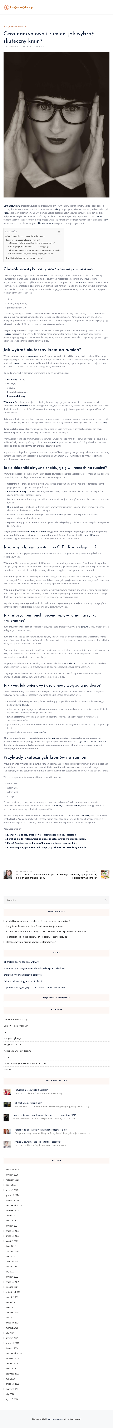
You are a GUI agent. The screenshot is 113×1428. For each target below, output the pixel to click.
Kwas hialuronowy (16, 491)
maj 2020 (10, 1378)
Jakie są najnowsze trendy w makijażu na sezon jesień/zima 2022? (44, 1115)
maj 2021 (10, 1317)
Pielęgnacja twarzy (15, 27)
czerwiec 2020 (12, 1373)
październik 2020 (14, 1353)
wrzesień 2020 (13, 1358)
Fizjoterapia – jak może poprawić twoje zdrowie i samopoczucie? (37, 936)
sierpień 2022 (12, 1241)
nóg (105, 422)
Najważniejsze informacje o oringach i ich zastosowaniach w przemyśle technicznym (46, 931)
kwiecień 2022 (12, 1261)
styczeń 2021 (12, 1338)
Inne (6, 1032)
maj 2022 (10, 1256)
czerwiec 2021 (12, 1312)
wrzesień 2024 (13, 1210)
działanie (59, 514)
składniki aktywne (45, 223)
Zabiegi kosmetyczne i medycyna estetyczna (25, 1063)
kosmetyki (59, 805)
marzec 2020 (12, 1389)
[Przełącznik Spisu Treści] (58, 232)
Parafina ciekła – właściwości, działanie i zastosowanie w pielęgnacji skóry (46, 838)
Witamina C (10, 402)
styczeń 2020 (12, 1399)
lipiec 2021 (11, 1307)
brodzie (82, 282)
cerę (66, 553)
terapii (51, 738)
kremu (31, 356)
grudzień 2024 (12, 1195)
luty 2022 (10, 1271)
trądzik (7, 334)
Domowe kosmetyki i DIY (16, 1025)
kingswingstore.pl (55, 1419)
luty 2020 (10, 1394)
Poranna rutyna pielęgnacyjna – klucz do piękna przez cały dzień (34, 968)
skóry (57, 209)
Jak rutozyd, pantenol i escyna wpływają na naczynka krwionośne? (35, 250)
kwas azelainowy (16, 396)
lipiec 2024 (11, 1220)
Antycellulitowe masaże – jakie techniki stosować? (38, 1141)
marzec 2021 (12, 1327)
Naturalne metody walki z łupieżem (31, 1089)
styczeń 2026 (12, 1174)
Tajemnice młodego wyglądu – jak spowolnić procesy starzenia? (34, 987)
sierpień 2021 (12, 1302)
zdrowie (84, 626)
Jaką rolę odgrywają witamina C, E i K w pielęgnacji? (29, 246)
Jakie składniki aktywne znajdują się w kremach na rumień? (32, 243)
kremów (57, 757)
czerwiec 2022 (12, 1251)
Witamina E (24, 405)
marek (86, 815)
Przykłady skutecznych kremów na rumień (24, 258)
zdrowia (45, 576)
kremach (79, 468)
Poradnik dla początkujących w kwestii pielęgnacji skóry (41, 1129)
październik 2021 (14, 1292)
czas (22, 289)
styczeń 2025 (12, 1190)
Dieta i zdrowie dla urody (15, 1019)
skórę (99, 216)
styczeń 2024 (12, 1225)
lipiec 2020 (11, 1368)
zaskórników (40, 732)
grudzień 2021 (12, 1282)
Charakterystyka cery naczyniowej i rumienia (25, 236)
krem (52, 350)
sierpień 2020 (12, 1363)
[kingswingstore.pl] (19, 7)
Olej (9, 507)
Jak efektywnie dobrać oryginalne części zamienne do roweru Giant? (38, 921)
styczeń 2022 (12, 1276)
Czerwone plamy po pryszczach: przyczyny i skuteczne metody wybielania (46, 847)
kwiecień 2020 (12, 1383)
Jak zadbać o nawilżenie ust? (28, 1102)
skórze (72, 663)
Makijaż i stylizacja (12, 1038)
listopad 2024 (12, 1200)
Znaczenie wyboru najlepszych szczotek (22, 974)
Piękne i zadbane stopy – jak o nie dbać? (23, 981)
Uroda (6, 1057)
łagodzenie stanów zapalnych (92, 741)
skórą (28, 320)
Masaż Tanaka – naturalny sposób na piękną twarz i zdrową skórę (42, 843)
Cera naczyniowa (12, 205)
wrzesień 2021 (13, 1297)
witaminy (12, 379)
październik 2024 (14, 1205)
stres (6, 212)
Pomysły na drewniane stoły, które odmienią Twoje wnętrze (34, 926)
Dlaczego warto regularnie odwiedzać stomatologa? (30, 942)
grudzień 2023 (12, 1230)
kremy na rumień (37, 531)
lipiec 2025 (11, 1184)
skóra (46, 275)
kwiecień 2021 (12, 1322)
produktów (90, 535)
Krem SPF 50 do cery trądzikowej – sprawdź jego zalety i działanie (41, 834)
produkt (55, 442)
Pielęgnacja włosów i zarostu (17, 1050)
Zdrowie (7, 1069)
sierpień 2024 (12, 1215)
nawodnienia (22, 704)
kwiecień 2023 (12, 1235)
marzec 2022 (12, 1266)
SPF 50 (77, 805)
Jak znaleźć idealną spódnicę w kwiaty (21, 961)
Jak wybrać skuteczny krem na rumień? (23, 240)
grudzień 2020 (12, 1343)
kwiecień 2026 (12, 1169)
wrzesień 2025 (13, 1179)
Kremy (17, 363)
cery (106, 219)
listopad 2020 (12, 1348)
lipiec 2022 (11, 1246)
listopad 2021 (12, 1286)
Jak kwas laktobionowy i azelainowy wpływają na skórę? (31, 253)
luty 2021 (10, 1333)
